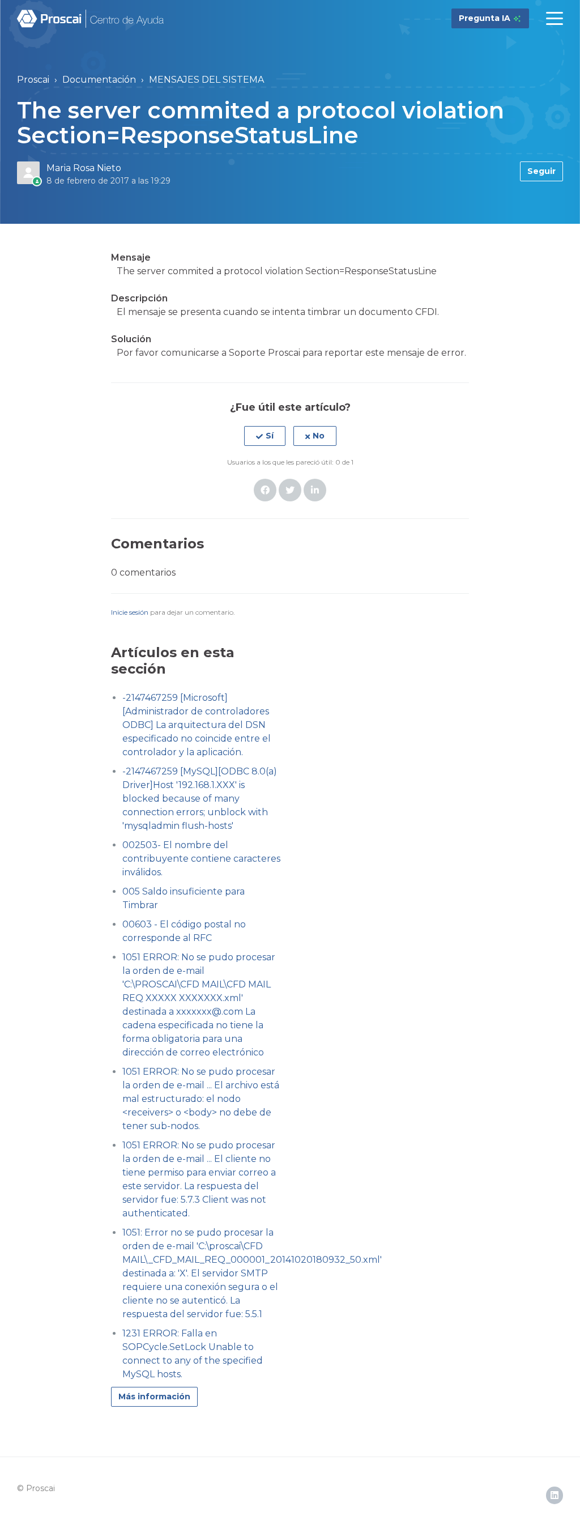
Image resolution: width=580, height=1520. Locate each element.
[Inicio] (91, 19)
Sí (270, 436)
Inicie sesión (129, 612)
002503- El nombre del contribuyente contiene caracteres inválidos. (201, 859)
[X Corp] (290, 490)
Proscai (33, 79)
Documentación (99, 79)
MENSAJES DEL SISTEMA (206, 79)
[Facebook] (265, 490)
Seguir (541, 171)
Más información (154, 1396)
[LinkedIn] (315, 490)
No (319, 436)
